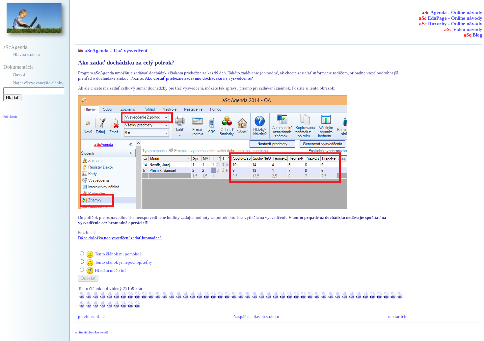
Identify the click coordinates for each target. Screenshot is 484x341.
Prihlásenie (10, 116)
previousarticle (91, 316)
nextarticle (397, 316)
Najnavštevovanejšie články (38, 82)
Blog (473, 35)
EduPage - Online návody (450, 18)
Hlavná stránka (26, 54)
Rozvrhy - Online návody (450, 23)
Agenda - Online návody (452, 12)
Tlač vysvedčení (130, 50)
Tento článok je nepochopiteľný (123, 262)
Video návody (463, 29)
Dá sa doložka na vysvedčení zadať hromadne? (120, 237)
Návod (19, 74)
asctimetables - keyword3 (91, 332)
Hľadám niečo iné (110, 270)
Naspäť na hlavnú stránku (256, 316)
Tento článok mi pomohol (118, 253)
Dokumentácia (18, 67)
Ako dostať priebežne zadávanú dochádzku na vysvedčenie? (199, 78)
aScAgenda (15, 47)
